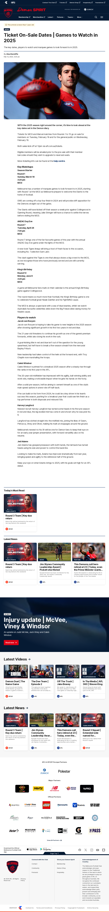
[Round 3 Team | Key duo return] (20, 513)
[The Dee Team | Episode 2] (42, 682)
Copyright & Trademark (76, 908)
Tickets (62, 2)
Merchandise (38, 17)
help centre (59, 161)
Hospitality (87, 2)
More (79, 17)
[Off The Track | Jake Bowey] (67, 682)
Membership (23, 17)
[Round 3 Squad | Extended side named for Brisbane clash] (93, 731)
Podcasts (35, 872)
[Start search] (96, 17)
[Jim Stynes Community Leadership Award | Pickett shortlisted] (54, 564)
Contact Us (30, 908)
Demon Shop (74, 2)
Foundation (99, 2)
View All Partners (53, 840)
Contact (34, 864)
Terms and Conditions (44, 908)
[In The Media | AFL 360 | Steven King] (93, 682)
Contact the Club (48, 2)
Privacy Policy (23, 879)
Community (35, 868)
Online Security (92, 908)
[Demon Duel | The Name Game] (16, 682)
